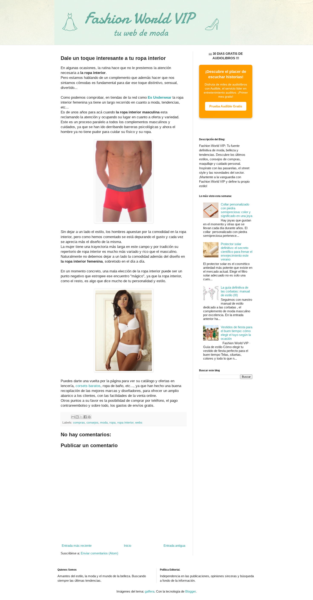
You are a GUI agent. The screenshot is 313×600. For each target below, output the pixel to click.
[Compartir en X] (81, 417)
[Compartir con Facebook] (85, 417)
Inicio (127, 545)
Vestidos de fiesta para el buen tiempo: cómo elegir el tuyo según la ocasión (236, 332)
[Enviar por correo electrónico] (73, 417)
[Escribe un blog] (77, 417)
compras (79, 422)
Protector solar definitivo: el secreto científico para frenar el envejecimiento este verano (236, 251)
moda (104, 422)
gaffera (149, 591)
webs (138, 422)
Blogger (190, 591)
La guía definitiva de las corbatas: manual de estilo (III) (235, 291)
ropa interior (125, 422)
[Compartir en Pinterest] (89, 417)
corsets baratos (88, 386)
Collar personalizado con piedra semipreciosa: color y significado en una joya (236, 210)
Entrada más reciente (77, 545)
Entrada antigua (174, 545)
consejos (92, 422)
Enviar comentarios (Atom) (99, 553)
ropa (112, 422)
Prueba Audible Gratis (225, 106)
